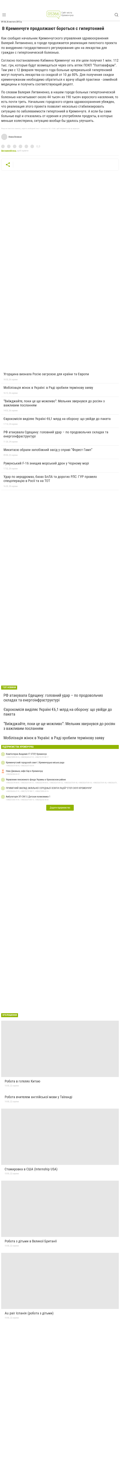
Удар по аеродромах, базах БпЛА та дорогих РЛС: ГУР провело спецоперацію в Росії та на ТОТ (50, 479)
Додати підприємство (60, 807)
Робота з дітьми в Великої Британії (31, 1241)
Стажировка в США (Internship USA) (31, 1169)
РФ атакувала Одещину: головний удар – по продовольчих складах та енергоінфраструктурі (56, 434)
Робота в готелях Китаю (22, 1081)
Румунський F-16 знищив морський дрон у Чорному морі (46, 463)
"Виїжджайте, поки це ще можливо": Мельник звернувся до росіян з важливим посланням (54, 403)
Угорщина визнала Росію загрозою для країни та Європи (46, 374)
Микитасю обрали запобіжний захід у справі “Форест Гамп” (48, 450)
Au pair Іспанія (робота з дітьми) (29, 1313)
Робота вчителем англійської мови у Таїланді (38, 1097)
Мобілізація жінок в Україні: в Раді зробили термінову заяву (48, 388)
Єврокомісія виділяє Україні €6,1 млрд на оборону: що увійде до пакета (57, 419)
